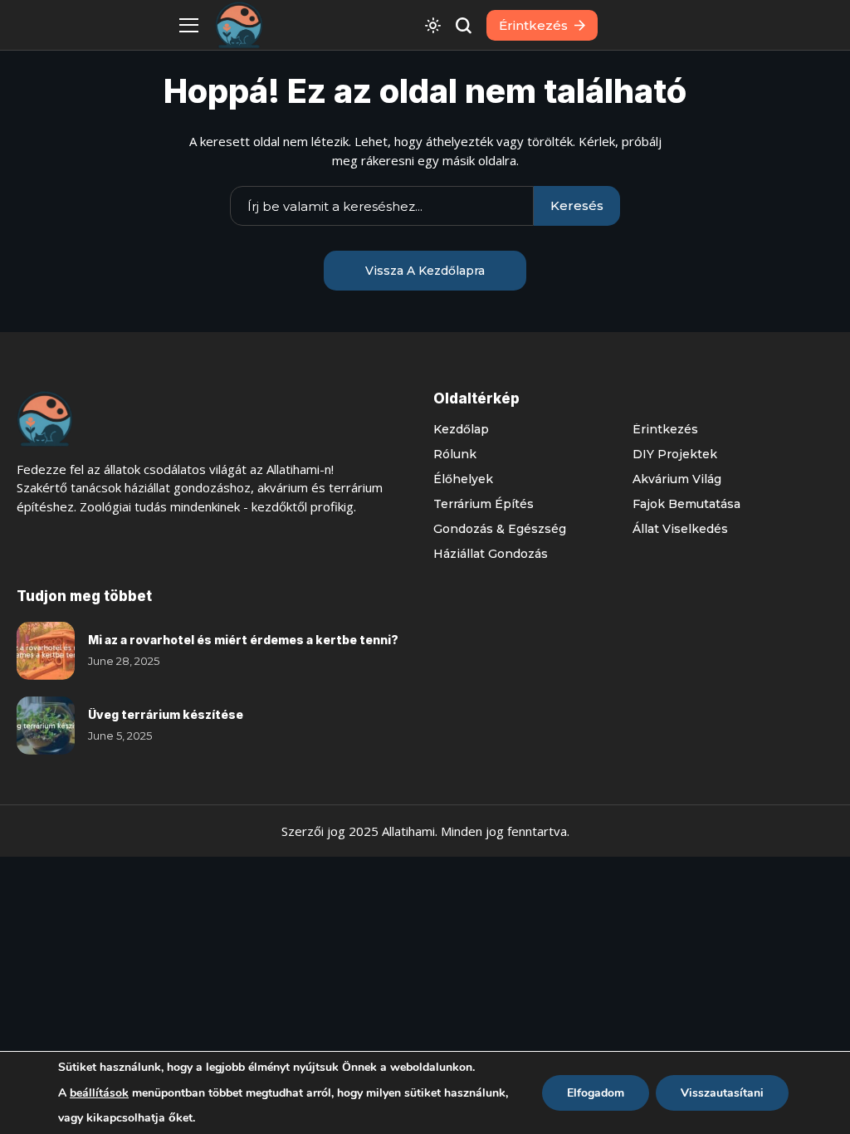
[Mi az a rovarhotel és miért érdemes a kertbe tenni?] (46, 651)
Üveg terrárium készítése (165, 714)
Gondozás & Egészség (499, 528)
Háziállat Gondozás (490, 553)
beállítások (99, 1093)
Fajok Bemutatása (686, 503)
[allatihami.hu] (239, 25)
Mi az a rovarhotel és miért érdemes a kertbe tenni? (243, 640)
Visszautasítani (722, 1093)
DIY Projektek (675, 454)
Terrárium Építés (483, 503)
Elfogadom (595, 1093)
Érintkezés (665, 429)
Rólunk (454, 454)
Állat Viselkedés (680, 528)
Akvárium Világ (677, 479)
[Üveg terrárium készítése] (46, 726)
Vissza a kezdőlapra (425, 270)
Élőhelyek (463, 479)
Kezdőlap (461, 429)
